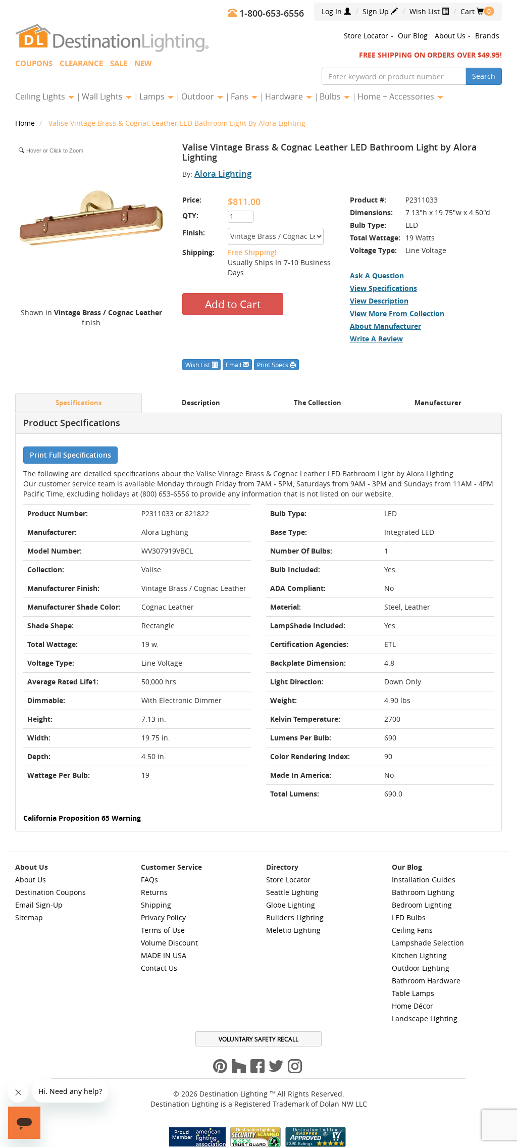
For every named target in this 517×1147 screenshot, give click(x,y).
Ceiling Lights (41, 96)
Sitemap (29, 917)
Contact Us (159, 968)
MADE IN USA (163, 955)
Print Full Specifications (70, 455)
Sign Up (377, 11)
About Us (450, 35)
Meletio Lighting (293, 930)
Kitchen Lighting (419, 955)
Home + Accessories (396, 96)
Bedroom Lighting (422, 905)
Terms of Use (163, 930)
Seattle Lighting (292, 892)
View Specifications (383, 288)
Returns (154, 892)
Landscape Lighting (424, 1018)
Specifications (78, 402)
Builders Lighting (295, 917)
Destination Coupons (50, 892)
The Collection (317, 402)
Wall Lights (103, 96)
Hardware (285, 96)
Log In (333, 11)
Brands (487, 35)
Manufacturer (438, 402)
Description (201, 402)
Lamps (153, 96)
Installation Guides (423, 879)
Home (26, 123)
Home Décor (412, 1006)
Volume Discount (169, 942)
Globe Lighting (290, 905)
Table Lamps (413, 993)
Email (234, 365)
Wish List (425, 11)
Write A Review (376, 338)
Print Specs (273, 365)
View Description (379, 301)
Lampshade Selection (428, 942)
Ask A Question (377, 275)
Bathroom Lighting (423, 892)
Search (483, 76)
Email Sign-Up (39, 905)
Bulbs (331, 96)
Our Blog (413, 35)
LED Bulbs (409, 917)
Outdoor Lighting (420, 968)
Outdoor (198, 96)
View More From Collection (397, 313)
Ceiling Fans (412, 930)
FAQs (149, 879)
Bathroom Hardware (426, 980)
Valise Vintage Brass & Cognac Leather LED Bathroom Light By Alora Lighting (176, 123)
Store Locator (366, 35)
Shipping (156, 905)
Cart (472, 11)
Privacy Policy (163, 917)
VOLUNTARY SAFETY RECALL (258, 1039)
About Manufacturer (385, 326)
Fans (240, 96)
